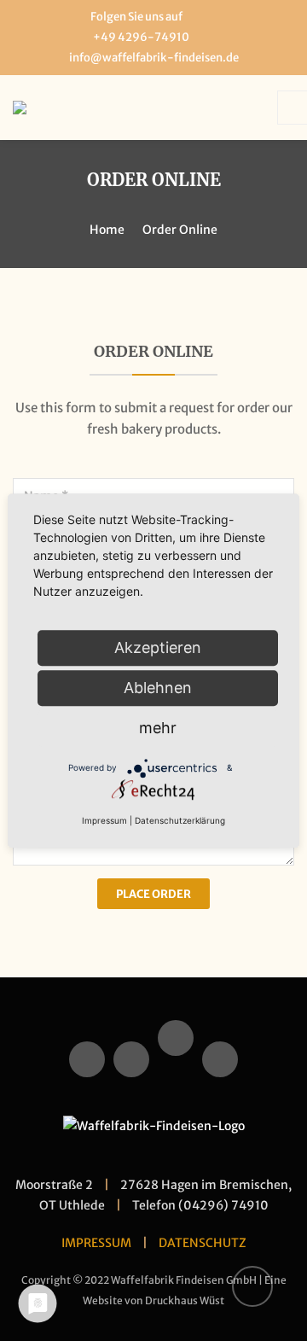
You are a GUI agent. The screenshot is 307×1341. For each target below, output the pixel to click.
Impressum (104, 820)
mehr (158, 728)
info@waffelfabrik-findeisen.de (154, 57)
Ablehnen (158, 688)
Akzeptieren (157, 647)
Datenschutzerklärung (180, 820)
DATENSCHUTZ (202, 1243)
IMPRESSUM (96, 1243)
